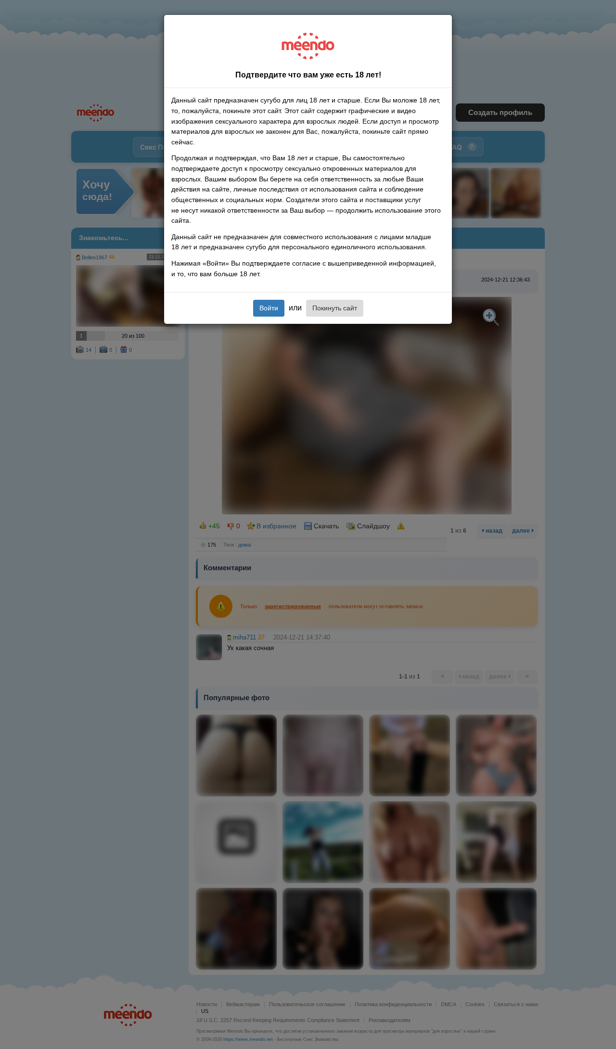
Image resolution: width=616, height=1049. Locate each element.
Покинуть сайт (334, 308)
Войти (268, 308)
